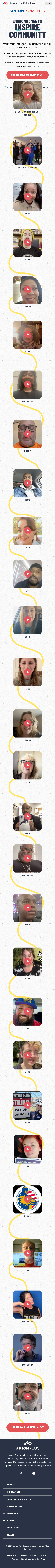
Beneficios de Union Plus (33, 1559)
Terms (15, 1559)
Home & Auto (14, 1492)
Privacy (44, 1555)
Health (10, 1520)
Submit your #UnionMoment (27, 74)
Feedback (11, 1555)
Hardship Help (15, 1506)
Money (10, 1485)
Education (13, 1528)
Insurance (12, 1513)
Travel (10, 1535)
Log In (48, 3)
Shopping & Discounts (19, 1499)
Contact (34, 1555)
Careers (23, 1555)
